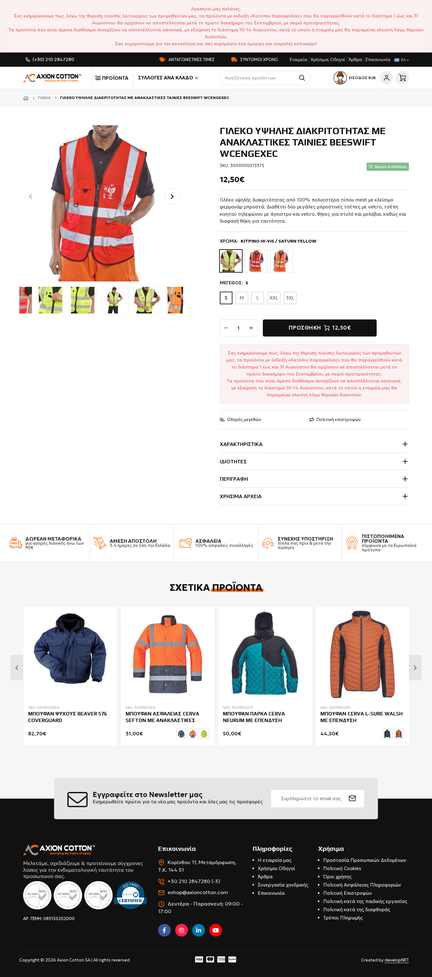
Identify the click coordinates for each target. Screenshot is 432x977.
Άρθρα (355, 59)
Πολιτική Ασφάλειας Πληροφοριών (362, 885)
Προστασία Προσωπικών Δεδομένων (364, 860)
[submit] (352, 798)
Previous (16, 667)
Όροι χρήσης (337, 877)
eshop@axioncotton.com (198, 892)
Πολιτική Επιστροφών (347, 893)
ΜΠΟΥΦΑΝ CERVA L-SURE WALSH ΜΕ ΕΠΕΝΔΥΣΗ (361, 717)
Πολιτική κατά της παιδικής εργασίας (365, 901)
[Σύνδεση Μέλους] (386, 77)
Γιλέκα (44, 97)
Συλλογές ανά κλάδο (165, 78)
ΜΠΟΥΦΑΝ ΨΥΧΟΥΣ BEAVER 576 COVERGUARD (67, 717)
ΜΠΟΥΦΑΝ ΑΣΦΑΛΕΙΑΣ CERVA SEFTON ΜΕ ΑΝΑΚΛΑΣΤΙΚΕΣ (162, 717)
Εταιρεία (298, 59)
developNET (397, 960)
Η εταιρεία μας (275, 860)
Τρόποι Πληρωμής (343, 918)
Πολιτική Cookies (342, 868)
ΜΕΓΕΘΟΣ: (234, 283)
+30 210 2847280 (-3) (194, 881)
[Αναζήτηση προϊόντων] (303, 78)
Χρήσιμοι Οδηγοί (328, 59)
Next (415, 667)
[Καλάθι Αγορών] (402, 77)
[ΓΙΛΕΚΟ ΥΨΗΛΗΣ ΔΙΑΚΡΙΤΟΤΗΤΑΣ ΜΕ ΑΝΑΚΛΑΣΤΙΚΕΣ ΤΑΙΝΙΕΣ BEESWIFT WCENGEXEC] (101, 203)
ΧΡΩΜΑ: (268, 241)
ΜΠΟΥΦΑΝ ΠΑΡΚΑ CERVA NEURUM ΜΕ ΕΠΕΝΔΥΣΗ (254, 717)
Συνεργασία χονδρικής (283, 885)
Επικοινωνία (378, 59)
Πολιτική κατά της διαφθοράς (356, 909)
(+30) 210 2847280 (53, 59)
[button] (172, 196)
